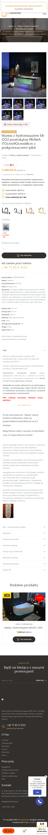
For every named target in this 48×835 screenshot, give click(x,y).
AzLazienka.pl (23, 820)
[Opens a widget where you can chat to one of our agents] (8, 831)
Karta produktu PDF (6, 235)
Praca (4, 755)
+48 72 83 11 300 (8, 807)
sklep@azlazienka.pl (10, 801)
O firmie (5, 740)
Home (11, 26)
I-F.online (32, 822)
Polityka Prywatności (10, 770)
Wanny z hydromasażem (27, 26)
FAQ (3, 779)
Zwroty (4, 749)
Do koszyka (26, 255)
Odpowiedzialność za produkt (14, 339)
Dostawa (5, 746)
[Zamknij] (46, 776)
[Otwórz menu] (44, 13)
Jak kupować (7, 743)
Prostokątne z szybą (24, 29)
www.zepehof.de (24, 405)
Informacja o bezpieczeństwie (14, 336)
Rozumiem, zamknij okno (24, 9)
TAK (37, 792)
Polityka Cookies (8, 773)
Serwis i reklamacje (9, 776)
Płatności (5, 752)
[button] (40, 801)
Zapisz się (40, 680)
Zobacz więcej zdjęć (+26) (17, 124)
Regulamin (6, 767)
